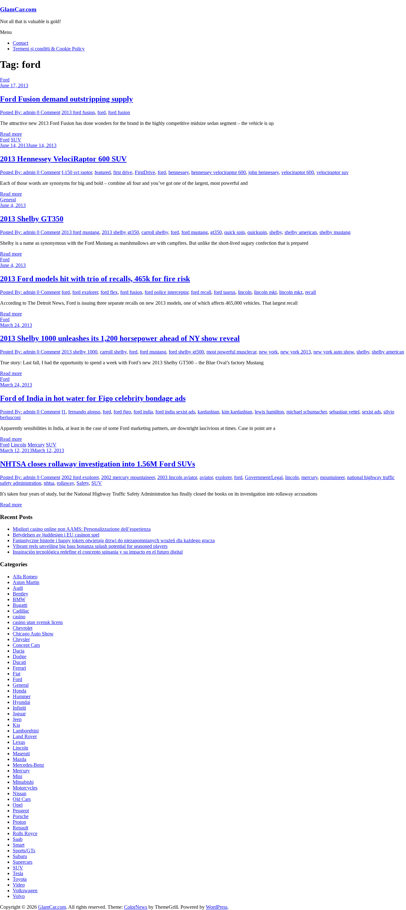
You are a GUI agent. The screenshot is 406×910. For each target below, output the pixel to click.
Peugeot (21, 810)
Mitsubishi (23, 782)
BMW (19, 599)
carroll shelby (154, 232)
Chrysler (21, 639)
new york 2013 (295, 351)
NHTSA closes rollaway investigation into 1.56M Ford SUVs (97, 464)
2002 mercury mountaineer (128, 477)
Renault (20, 827)
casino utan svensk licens (38, 622)
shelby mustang (334, 232)
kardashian (208, 411)
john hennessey (263, 172)
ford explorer (85, 292)
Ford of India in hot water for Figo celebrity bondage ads (93, 398)
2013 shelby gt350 (120, 232)
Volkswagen (25, 890)
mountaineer (332, 477)
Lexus (19, 742)
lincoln (245, 292)
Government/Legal (264, 477)
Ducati (19, 662)
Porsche (21, 816)
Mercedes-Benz (28, 765)
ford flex (109, 292)
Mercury (36, 444)
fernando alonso (84, 411)
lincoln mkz (291, 292)
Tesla (18, 873)
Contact (20, 43)
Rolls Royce (25, 833)
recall (310, 292)
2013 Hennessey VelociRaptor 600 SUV (63, 159)
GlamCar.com (18, 9)
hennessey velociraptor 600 (218, 172)
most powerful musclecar (231, 351)
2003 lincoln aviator (177, 477)
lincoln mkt (265, 292)
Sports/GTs (24, 850)
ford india (143, 411)
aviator (206, 477)
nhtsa (49, 483)
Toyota (20, 879)
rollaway (65, 483)
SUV (16, 139)
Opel (18, 805)
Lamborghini (26, 730)
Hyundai (21, 702)
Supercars (22, 862)
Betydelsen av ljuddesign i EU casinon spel (56, 534)
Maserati (21, 753)
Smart (18, 845)
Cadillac (21, 611)
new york (268, 351)
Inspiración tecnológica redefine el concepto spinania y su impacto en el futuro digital (98, 552)
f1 (64, 411)
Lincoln (18, 444)
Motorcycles (25, 787)
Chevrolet (22, 628)
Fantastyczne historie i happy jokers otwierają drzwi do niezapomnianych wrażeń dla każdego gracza (114, 540)
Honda (19, 690)
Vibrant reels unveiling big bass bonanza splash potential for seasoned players (90, 546)
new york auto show (333, 351)
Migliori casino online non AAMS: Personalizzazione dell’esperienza (82, 529)
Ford (5, 79)
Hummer (21, 696)
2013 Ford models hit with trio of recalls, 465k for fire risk (95, 279)
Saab (18, 839)
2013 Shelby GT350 (31, 219)
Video (19, 884)
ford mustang (194, 232)
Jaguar (19, 713)
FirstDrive (145, 172)
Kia (16, 725)
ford (101, 112)
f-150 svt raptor (77, 172)
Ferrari (19, 668)
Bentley (20, 593)
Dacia (18, 650)
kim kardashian (237, 411)
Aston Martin (26, 582)
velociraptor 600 (297, 172)
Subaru (20, 856)
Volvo (19, 896)
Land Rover (25, 736)
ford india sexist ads (175, 411)
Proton (19, 822)
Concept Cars (26, 645)
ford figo (122, 411)
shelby (275, 232)
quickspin (257, 232)
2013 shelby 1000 (79, 351)
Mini (17, 776)
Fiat (16, 673)
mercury (309, 477)
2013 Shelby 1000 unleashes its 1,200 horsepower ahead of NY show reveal (120, 338)
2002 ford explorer (80, 477)
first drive (122, 172)
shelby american (301, 232)
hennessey (178, 172)
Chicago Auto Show (33, 633)
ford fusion (119, 112)
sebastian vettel (344, 411)
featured (103, 172)
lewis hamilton (269, 411)
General (8, 199)
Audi (18, 588)
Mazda (19, 759)
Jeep (17, 719)
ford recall (201, 292)
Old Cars (22, 799)
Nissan (19, 793)
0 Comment (48, 112)
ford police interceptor (166, 292)
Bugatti (20, 605)
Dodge (19, 656)
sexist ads (371, 411)
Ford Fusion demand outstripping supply (66, 99)
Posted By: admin (18, 112)
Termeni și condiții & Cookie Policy (49, 48)
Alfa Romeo (25, 576)
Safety (82, 483)
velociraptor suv (333, 172)
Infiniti (19, 708)
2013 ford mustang (80, 232)
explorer (223, 477)
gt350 (216, 232)
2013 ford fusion (78, 112)
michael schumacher (306, 411)
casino (19, 616)
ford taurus (224, 292)
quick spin (234, 232)
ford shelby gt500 (186, 351)
